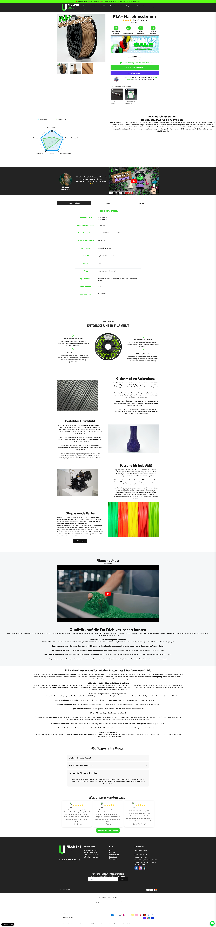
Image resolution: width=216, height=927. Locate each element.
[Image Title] (136, 868)
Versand (110, 923)
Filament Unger (69, 923)
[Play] (134, 181)
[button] (86, 6)
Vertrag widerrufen (8, 924)
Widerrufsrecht (99, 923)
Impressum (115, 923)
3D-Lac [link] (113, 101)
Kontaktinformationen (125, 923)
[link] (117, 94)
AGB (105, 923)
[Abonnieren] (121, 902)
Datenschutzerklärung (89, 923)
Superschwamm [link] (130, 101)
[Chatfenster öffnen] (212, 923)
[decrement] (130, 59)
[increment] (139, 59)
